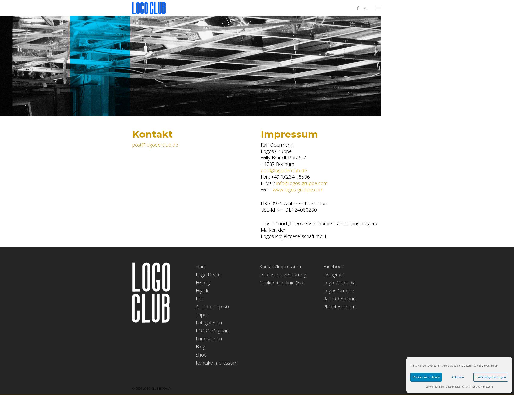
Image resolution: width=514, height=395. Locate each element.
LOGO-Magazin (212, 330)
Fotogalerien (209, 322)
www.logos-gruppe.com (298, 189)
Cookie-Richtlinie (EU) (282, 282)
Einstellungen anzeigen (491, 377)
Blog (200, 346)
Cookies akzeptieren (426, 377)
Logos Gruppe (338, 290)
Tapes (202, 314)
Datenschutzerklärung (458, 386)
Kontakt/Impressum (482, 386)
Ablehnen (458, 377)
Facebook (333, 266)
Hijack (202, 290)
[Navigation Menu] (378, 8)
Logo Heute (208, 274)
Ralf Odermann (339, 298)
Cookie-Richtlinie (435, 386)
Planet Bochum (339, 306)
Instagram (333, 274)
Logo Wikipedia (339, 282)
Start (200, 266)
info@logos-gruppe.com (302, 183)
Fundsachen (209, 338)
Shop (201, 354)
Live (200, 298)
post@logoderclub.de (155, 144)
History (203, 282)
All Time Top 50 (212, 306)
